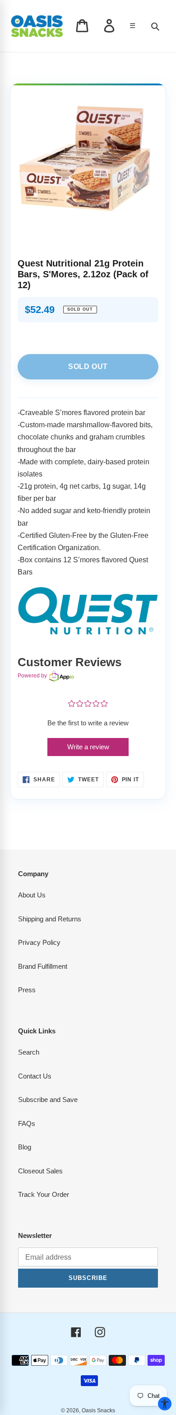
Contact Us (34, 1076)
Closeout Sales (40, 1171)
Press (27, 990)
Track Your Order (43, 1194)
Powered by (32, 675)
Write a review (88, 747)
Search (28, 1052)
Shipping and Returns (49, 919)
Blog (24, 1147)
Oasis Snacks (98, 1410)
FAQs (26, 1123)
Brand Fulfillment (42, 966)
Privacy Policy (39, 942)
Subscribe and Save (48, 1099)
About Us (32, 895)
